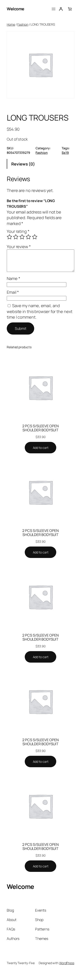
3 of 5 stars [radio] (22, 237)
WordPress (66, 963)
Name (13, 278)
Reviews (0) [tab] (23, 164)
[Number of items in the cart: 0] (69, 8)
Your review (19, 246)
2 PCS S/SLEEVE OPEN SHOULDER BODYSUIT (40, 428)
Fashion (22, 24)
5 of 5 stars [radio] (34, 237)
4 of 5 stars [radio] (28, 237)
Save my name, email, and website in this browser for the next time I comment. (39, 311)
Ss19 (65, 152)
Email (13, 292)
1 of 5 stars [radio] (9, 237)
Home (11, 24)
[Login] (60, 8)
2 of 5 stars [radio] (15, 237)
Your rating (18, 231)
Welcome (15, 8)
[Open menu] (53, 9)
